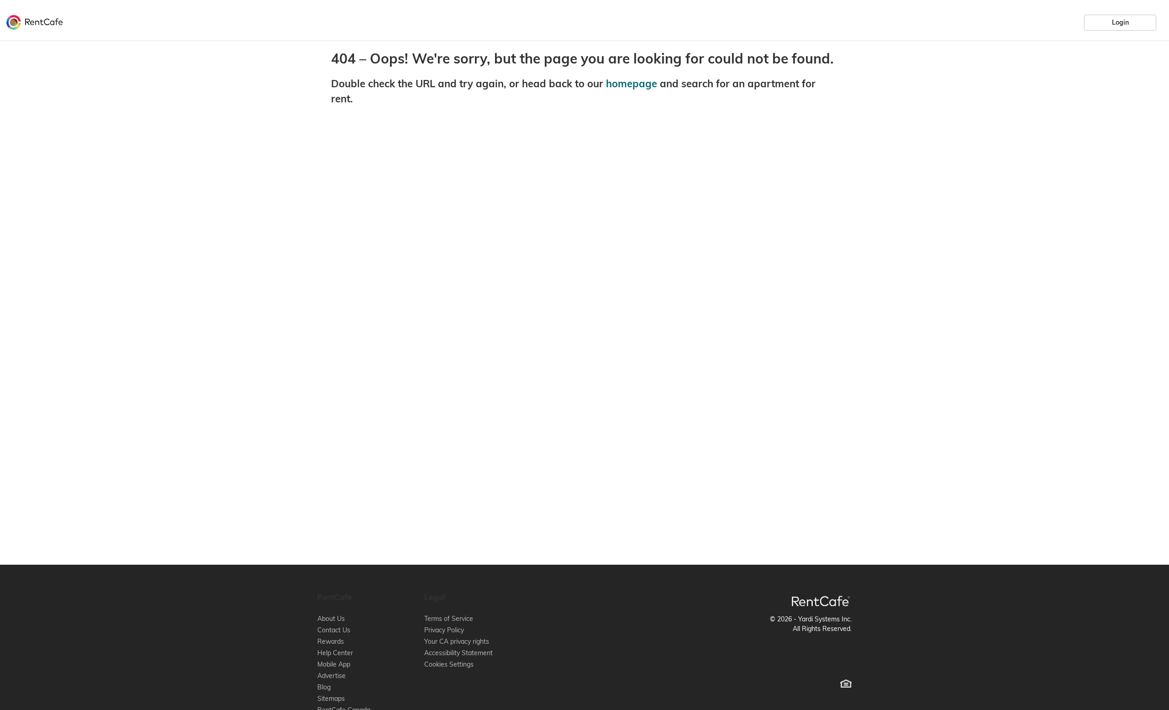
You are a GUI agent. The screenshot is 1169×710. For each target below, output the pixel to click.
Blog (324, 687)
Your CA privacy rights (456, 641)
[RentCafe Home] (821, 601)
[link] (1120, 22)
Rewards (330, 641)
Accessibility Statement (458, 653)
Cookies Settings (449, 664)
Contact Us (333, 630)
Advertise (331, 676)
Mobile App (333, 664)
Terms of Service (448, 619)
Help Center (335, 653)
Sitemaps (331, 698)
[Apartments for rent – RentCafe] (32, 21)
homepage (631, 83)
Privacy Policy (444, 630)
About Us (331, 619)
